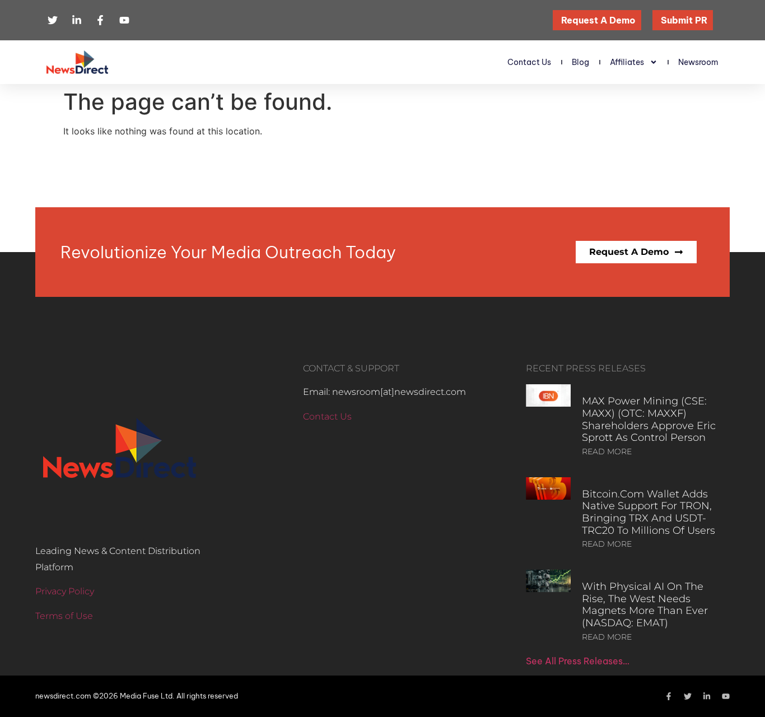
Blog (580, 62)
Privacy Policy (64, 591)
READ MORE (607, 451)
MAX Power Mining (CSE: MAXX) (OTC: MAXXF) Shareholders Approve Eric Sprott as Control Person (649, 419)
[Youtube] (726, 696)
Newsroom (698, 62)
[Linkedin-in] (707, 696)
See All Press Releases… (577, 661)
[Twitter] (688, 696)
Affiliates (627, 62)
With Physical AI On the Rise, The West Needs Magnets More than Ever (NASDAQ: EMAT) (645, 604)
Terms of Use (64, 616)
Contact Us (529, 62)
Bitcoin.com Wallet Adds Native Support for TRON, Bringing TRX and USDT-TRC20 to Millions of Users (648, 512)
